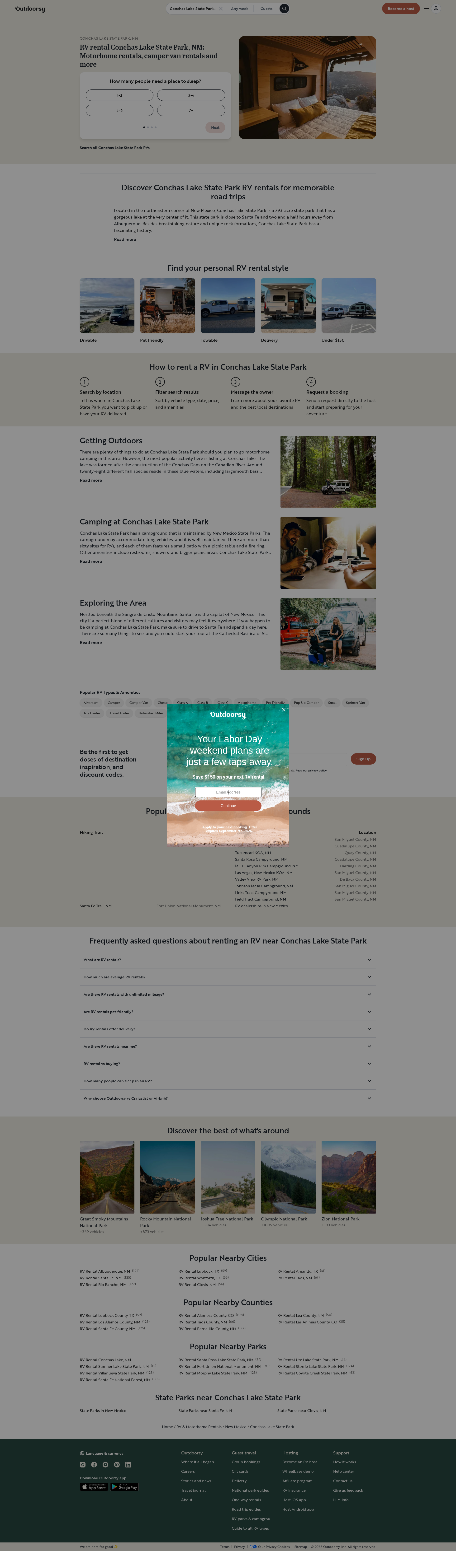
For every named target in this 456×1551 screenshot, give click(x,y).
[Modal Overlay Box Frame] (228, 775)
